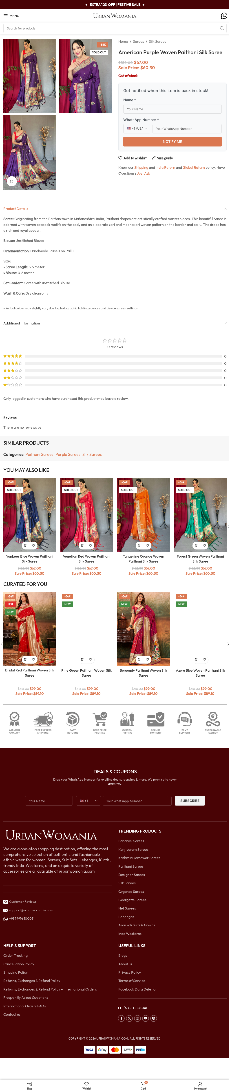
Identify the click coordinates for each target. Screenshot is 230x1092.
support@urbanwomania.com (31, 910)
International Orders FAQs (24, 1006)
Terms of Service (131, 980)
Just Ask (143, 173)
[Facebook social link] (121, 1018)
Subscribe (189, 801)
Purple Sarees (67, 454)
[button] (26, 660)
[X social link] (129, 1018)
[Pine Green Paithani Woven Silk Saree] (86, 629)
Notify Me (172, 141)
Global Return (194, 167)
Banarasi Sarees (131, 841)
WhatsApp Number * (141, 119)
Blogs (122, 955)
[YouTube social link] (145, 1018)
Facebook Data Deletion (137, 989)
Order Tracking (15, 955)
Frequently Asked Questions (25, 997)
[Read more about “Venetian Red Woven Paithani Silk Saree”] (82, 545)
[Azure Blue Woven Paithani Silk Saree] (200, 629)
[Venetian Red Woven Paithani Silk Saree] (86, 515)
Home (123, 41)
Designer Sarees (131, 874)
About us (125, 964)
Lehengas (126, 916)
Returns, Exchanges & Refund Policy (31, 980)
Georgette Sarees (132, 900)
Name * (129, 100)
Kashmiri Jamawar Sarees (139, 858)
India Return (165, 167)
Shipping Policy (15, 972)
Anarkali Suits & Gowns (136, 925)
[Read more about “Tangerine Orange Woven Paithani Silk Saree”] (140, 545)
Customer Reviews (22, 901)
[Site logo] (115, 15)
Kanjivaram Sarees (133, 849)
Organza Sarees (131, 891)
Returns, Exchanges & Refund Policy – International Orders (50, 989)
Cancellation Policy (18, 964)
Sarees (138, 41)
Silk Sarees (157, 41)
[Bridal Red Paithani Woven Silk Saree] (29, 629)
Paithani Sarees (39, 454)
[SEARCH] (222, 28)
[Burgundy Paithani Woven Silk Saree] (143, 629)
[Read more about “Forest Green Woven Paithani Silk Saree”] (196, 545)
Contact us (11, 1014)
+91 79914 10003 (20, 918)
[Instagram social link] (137, 1018)
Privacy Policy (129, 972)
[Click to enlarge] (12, 181)
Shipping (141, 167)
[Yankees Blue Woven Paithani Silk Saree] (29, 515)
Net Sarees (127, 908)
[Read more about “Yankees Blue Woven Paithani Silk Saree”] (26, 545)
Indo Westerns (130, 933)
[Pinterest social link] (153, 1018)
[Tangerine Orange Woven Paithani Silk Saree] (143, 515)
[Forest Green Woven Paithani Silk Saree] (200, 515)
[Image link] (51, 834)
